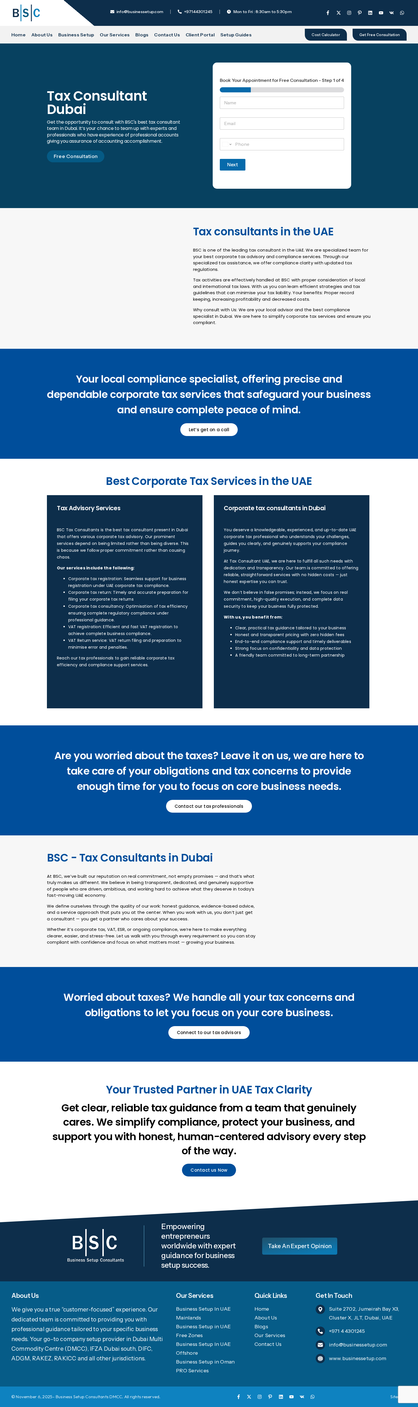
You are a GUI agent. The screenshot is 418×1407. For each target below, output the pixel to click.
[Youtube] (291, 1396)
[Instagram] (259, 1396)
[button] (326, 35)
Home (18, 35)
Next (232, 164)
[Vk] (302, 1396)
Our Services (115, 35)
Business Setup (76, 35)
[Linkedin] (280, 1396)
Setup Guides (236, 35)
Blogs (141, 35)
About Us (42, 35)
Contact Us (167, 35)
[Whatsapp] (312, 1396)
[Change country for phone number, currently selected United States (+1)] (226, 144)
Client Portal (200, 35)
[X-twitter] (249, 1396)
